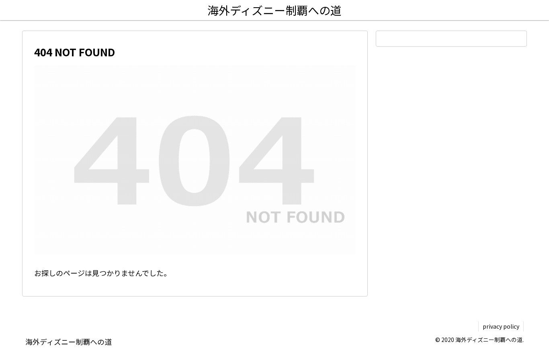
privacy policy (501, 326)
